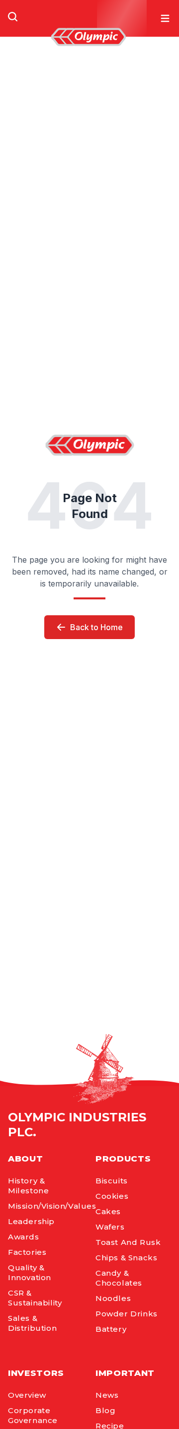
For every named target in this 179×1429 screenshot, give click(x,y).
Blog (105, 1410)
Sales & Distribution (32, 1323)
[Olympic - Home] (88, 37)
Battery (110, 1329)
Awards (23, 1236)
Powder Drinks (126, 1313)
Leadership (31, 1221)
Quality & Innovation (29, 1272)
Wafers (110, 1227)
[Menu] (165, 18)
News (106, 1395)
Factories (27, 1252)
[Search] (13, 17)
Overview (27, 1395)
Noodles (113, 1298)
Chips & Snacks (126, 1257)
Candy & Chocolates (118, 1278)
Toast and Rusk (128, 1242)
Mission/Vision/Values (46, 1206)
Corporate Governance (33, 1415)
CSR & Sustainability (35, 1297)
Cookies (111, 1196)
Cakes (108, 1211)
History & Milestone (28, 1185)
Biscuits (111, 1180)
